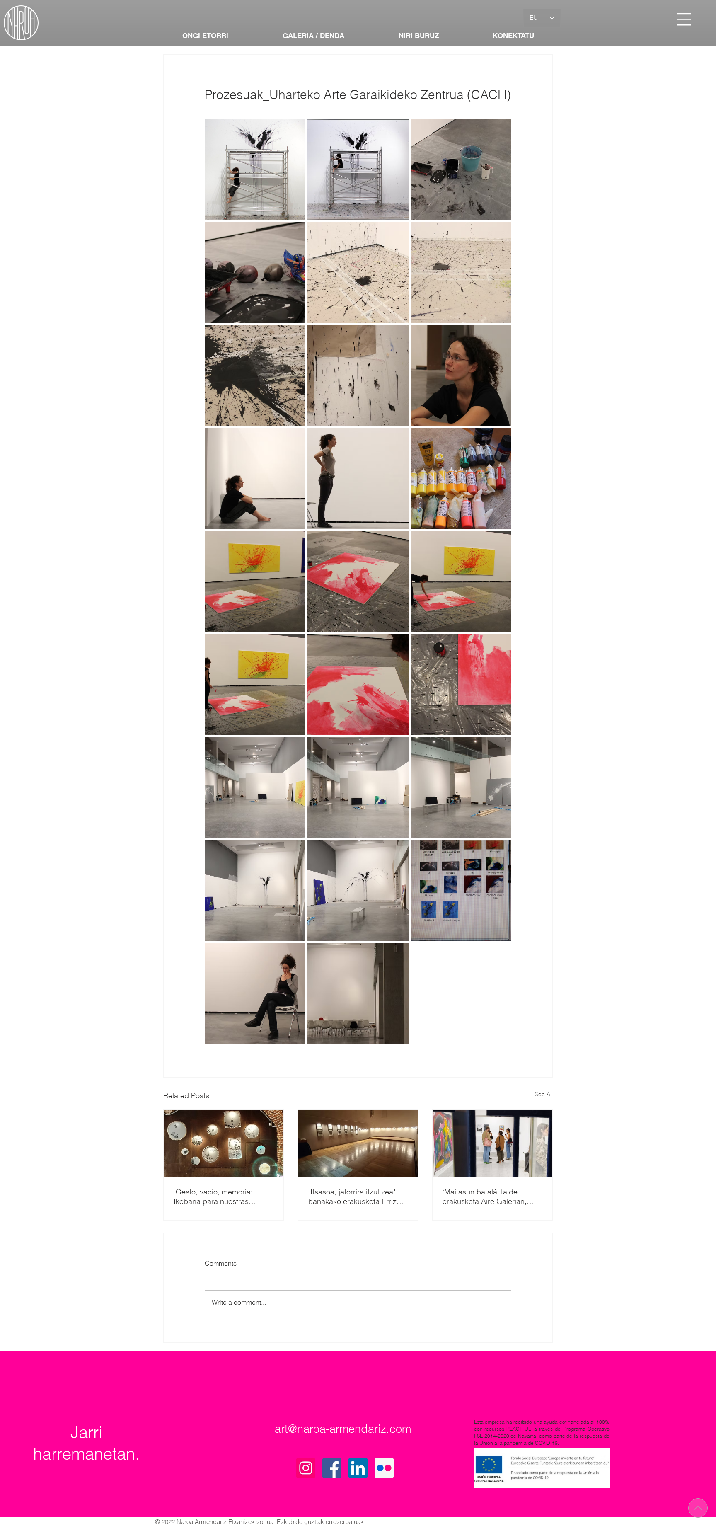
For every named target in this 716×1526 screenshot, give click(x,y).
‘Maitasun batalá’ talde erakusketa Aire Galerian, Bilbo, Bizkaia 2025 (485, 1196)
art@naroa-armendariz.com (343, 1429)
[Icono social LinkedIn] (358, 1468)
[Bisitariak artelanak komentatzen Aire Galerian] (492, 1143)
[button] (684, 19)
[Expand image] (255, 169)
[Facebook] (331, 1468)
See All (544, 1094)
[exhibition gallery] (358, 1143)
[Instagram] (305, 1468)
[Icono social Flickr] (384, 1468)
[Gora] (698, 1508)
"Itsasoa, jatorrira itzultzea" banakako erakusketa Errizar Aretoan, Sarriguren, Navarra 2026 (356, 1196)
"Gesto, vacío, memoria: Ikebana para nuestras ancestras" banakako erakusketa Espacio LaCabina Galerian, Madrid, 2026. (220, 1196)
